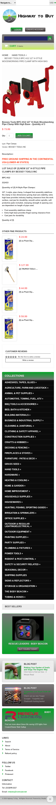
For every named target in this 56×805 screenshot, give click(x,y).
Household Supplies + (18, 496)
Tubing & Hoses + (15, 597)
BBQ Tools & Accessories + (21, 404)
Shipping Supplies (16, 575)
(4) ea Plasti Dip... (26, 292)
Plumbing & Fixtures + (18, 548)
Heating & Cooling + (17, 480)
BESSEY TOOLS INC (17, 147)
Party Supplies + (15, 542)
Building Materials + (17, 415)
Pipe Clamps (12, 144)
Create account (35, 29)
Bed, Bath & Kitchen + (18, 409)
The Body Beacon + (16, 591)
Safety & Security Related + (22, 564)
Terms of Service (12, 749)
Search (8, 742)
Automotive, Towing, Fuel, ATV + (24, 399)
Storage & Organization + (21, 586)
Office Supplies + (15, 518)
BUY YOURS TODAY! (28, 649)
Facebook (9, 770)
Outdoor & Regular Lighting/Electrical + (18, 525)
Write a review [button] (28, 360)
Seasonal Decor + (16, 570)
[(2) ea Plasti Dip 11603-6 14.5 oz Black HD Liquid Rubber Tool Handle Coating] (9, 249)
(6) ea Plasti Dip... (26, 320)
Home (5, 55)
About (7, 746)
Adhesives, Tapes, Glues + (21, 382)
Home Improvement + (17, 491)
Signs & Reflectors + (18, 581)
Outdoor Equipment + (18, 532)
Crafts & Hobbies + (16, 442)
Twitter (8, 766)
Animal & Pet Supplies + (19, 393)
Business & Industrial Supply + (24, 420)
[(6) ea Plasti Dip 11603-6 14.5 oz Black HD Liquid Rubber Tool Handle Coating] (9, 328)
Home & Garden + (15, 486)
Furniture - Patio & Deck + (21, 458)
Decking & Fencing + (17, 447)
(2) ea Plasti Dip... (26, 241)
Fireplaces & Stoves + (18, 453)
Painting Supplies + (16, 537)
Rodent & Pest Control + (20, 559)
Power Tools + (14, 553)
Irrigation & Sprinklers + (20, 513)
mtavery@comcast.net (17, 792)
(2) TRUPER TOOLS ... (28, 269)
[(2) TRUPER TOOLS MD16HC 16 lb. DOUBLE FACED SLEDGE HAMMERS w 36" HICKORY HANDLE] (9, 274)
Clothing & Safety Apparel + (23, 431)
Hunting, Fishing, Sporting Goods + (26, 507)
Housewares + (14, 502)
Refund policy (11, 753)
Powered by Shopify (39, 798)
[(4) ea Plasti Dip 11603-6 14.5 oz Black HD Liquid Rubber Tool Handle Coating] (9, 300)
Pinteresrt (9, 774)
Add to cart (24, 135)
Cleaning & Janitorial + (19, 426)
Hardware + (12, 475)
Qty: (3, 136)
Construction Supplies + (20, 437)
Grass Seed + (13, 464)
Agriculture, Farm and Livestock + (26, 388)
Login (18, 29)
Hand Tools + (19, 55)
